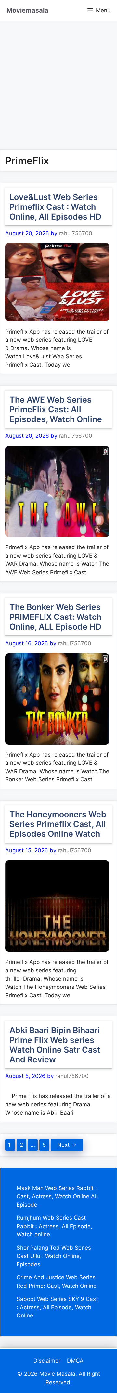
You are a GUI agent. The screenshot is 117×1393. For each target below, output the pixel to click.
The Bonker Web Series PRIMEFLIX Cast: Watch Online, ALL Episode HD (55, 617)
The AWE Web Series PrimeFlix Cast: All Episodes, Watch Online (55, 409)
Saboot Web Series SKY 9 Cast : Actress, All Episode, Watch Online (57, 1307)
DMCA (75, 1360)
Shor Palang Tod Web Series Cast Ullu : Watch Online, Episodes (54, 1256)
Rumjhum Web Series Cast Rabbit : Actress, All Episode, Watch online (54, 1226)
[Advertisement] (58, 79)
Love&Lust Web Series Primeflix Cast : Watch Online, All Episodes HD (55, 206)
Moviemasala (27, 10)
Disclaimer (46, 1360)
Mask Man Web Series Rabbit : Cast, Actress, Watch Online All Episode (57, 1196)
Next (66, 1145)
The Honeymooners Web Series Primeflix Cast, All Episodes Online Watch (57, 824)
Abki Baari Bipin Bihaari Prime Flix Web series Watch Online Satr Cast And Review (54, 1044)
